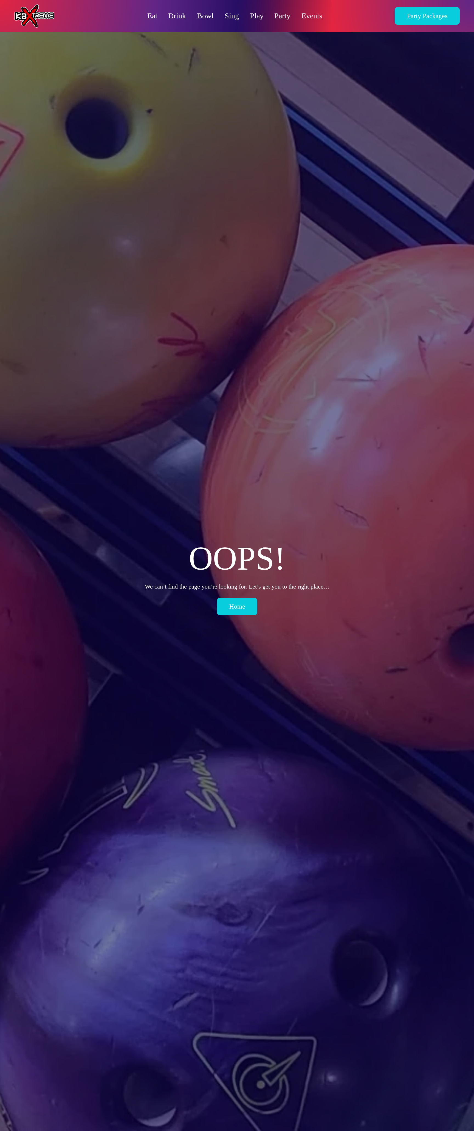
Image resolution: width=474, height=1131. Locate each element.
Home (237, 606)
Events (311, 16)
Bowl (205, 16)
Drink (177, 16)
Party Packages (427, 15)
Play (257, 16)
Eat (152, 16)
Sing (232, 16)
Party (282, 16)
